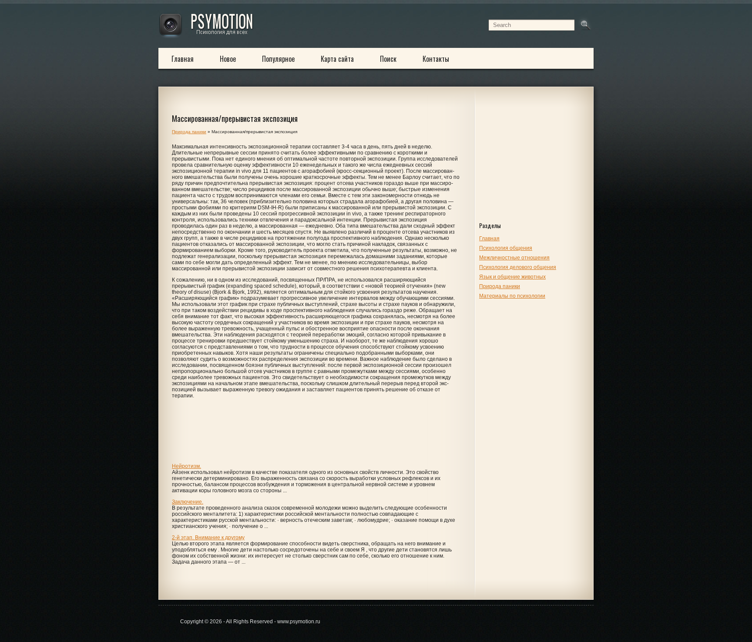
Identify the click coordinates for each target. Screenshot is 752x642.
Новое (228, 59)
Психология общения (505, 248)
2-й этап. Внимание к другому (208, 537)
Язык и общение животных (512, 277)
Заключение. (187, 502)
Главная (182, 59)
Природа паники (499, 286)
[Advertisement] (534, 162)
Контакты (436, 59)
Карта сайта (337, 59)
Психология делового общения (517, 267)
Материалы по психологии (512, 296)
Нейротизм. (186, 466)
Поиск (388, 59)
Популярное (278, 59)
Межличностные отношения (514, 258)
